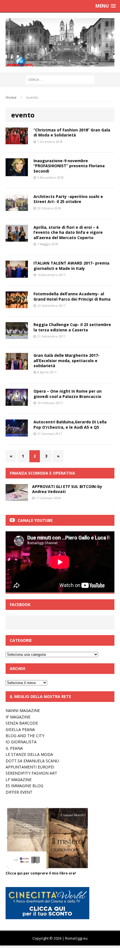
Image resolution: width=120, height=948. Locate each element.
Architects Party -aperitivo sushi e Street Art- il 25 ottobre (68, 199)
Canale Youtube (35, 520)
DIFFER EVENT (19, 792)
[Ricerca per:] (60, 79)
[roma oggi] (60, 42)
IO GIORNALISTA (21, 741)
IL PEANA (14, 748)
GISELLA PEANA (20, 729)
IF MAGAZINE (18, 717)
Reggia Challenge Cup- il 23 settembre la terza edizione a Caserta (72, 327)
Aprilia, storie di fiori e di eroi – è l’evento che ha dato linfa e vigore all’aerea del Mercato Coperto (68, 232)
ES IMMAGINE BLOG (24, 785)
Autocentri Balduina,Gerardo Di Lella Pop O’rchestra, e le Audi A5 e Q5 (70, 424)
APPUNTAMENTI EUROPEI (30, 767)
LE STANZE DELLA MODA (29, 754)
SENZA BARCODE (22, 723)
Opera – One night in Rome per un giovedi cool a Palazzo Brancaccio (67, 393)
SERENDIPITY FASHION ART (31, 773)
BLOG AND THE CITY (25, 735)
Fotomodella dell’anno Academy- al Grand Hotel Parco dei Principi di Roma (72, 296)
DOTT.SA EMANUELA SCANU (32, 760)
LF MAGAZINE (19, 779)
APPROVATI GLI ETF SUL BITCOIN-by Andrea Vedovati (67, 489)
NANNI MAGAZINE (23, 710)
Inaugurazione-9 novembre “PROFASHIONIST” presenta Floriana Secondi (69, 165)
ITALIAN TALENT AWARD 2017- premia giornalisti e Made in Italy (71, 265)
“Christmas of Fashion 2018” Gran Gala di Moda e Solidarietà (71, 132)
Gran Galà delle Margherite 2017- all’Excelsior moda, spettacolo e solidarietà (66, 360)
